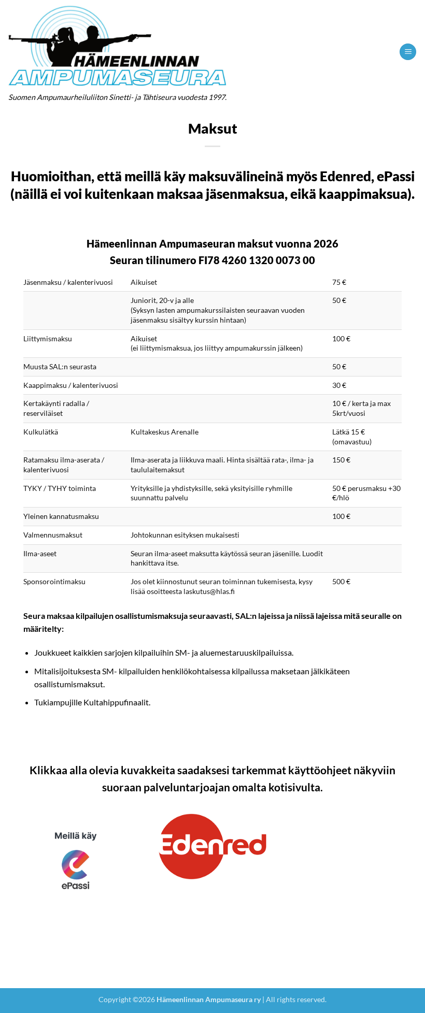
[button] (408, 52)
